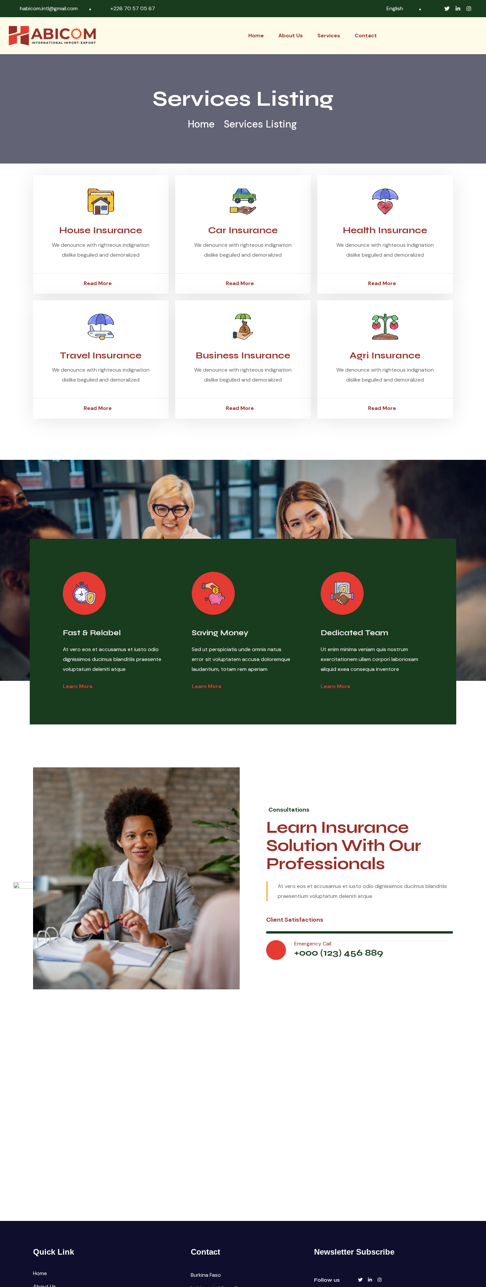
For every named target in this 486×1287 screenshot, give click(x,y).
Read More (98, 283)
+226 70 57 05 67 (132, 8)
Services (328, 35)
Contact (366, 35)
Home (256, 35)
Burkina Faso (206, 1274)
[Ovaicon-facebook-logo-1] (436, 8)
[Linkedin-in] (458, 8)
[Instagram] (469, 8)
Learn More (78, 686)
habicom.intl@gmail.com (49, 8)
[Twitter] (447, 8)
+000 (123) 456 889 (338, 952)
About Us (290, 35)
